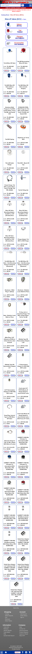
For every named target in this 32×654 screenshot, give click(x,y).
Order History (8, 620)
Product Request (23, 632)
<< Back (24, 19)
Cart (6, 617)
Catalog (7, 614)
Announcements (23, 630)
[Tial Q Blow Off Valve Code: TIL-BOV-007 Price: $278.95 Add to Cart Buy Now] (10, 47)
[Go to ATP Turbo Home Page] (12, 2)
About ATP (22, 635)
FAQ (5, 634)
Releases (6, 628)
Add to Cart (6, 70)
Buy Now (12, 70)
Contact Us (22, 628)
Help (20, 627)
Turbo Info (6, 627)
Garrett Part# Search (9, 635)
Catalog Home (5, 15)
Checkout (7, 619)
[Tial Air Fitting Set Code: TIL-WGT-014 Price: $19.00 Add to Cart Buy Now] (23, 174)
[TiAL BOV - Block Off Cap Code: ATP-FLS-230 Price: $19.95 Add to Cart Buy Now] (23, 149)
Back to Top (16, 608)
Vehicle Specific (9, 615)
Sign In (22, 617)
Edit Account (23, 614)
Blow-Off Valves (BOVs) (17, 15)
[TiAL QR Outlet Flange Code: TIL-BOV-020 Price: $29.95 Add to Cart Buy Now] (10, 149)
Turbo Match (7, 632)
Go (22, 5)
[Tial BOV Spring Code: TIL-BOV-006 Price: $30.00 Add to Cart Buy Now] (10, 124)
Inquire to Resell (23, 634)
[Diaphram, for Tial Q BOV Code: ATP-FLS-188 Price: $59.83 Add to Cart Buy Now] (23, 124)
